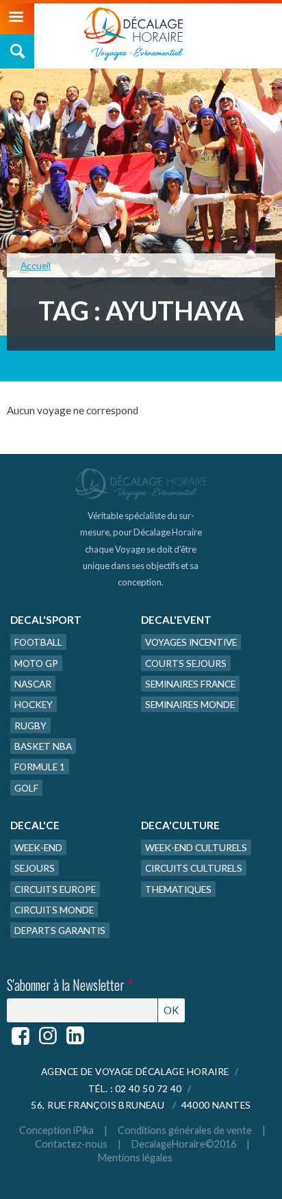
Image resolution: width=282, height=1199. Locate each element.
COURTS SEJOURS (186, 663)
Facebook (20, 1036)
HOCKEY (33, 704)
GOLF (26, 788)
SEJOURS (34, 868)
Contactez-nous (71, 1144)
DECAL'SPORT (45, 620)
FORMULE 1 (39, 766)
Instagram (48, 1036)
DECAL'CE (35, 825)
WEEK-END (38, 847)
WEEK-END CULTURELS (196, 847)
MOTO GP (36, 663)
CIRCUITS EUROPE (55, 889)
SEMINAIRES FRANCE (190, 684)
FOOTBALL (38, 642)
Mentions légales (135, 1157)
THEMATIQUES (178, 889)
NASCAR (32, 684)
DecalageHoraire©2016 (183, 1144)
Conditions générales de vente (185, 1130)
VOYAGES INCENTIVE (191, 642)
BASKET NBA (43, 746)
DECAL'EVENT (176, 620)
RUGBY (30, 725)
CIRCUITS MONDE (54, 910)
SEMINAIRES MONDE (190, 704)
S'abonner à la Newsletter (70, 985)
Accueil (36, 265)
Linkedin (75, 1036)
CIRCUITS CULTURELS (193, 868)
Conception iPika (56, 1130)
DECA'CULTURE (180, 825)
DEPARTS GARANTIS (59, 930)
